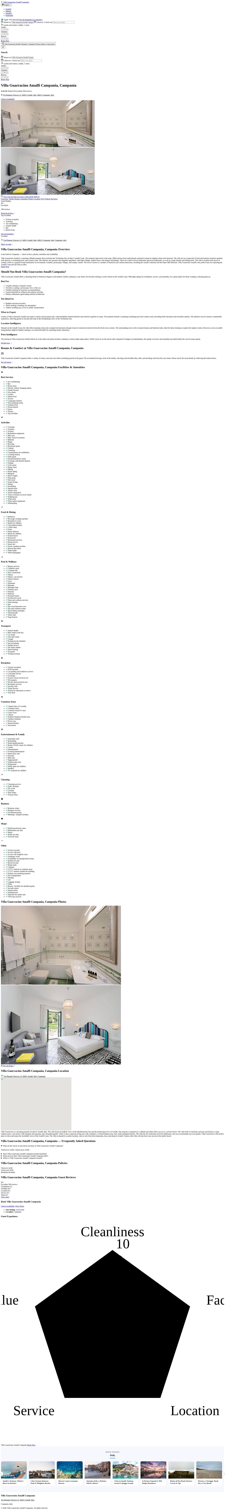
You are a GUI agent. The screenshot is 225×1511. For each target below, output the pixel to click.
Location (37, 199)
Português (9, 15)
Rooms (17, 199)
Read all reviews (7, 213)
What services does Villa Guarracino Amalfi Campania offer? (25, 1156)
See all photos (8, 1066)
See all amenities (7, 234)
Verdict (11, 199)
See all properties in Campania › (31, 20)
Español (9, 13)
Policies (48, 199)
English (8, 9)
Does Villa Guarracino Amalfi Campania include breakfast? (25, 1154)
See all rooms (6, 362)
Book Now (5, 41)
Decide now (5, 343)
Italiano (8, 11)
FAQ (42, 199)
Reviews (54, 199)
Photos (30, 199)
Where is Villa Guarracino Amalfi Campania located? (22, 1158)
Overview (4, 199)
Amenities (24, 199)
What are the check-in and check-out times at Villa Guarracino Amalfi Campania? (33, 1146)
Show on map (6, 244)
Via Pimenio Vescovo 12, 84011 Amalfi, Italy (17, 1500)
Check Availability (8, 99)
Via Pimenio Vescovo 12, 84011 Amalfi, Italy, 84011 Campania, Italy (28, 95)
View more (5, 1197)
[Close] (3, 47)
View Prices (19, 1206)
